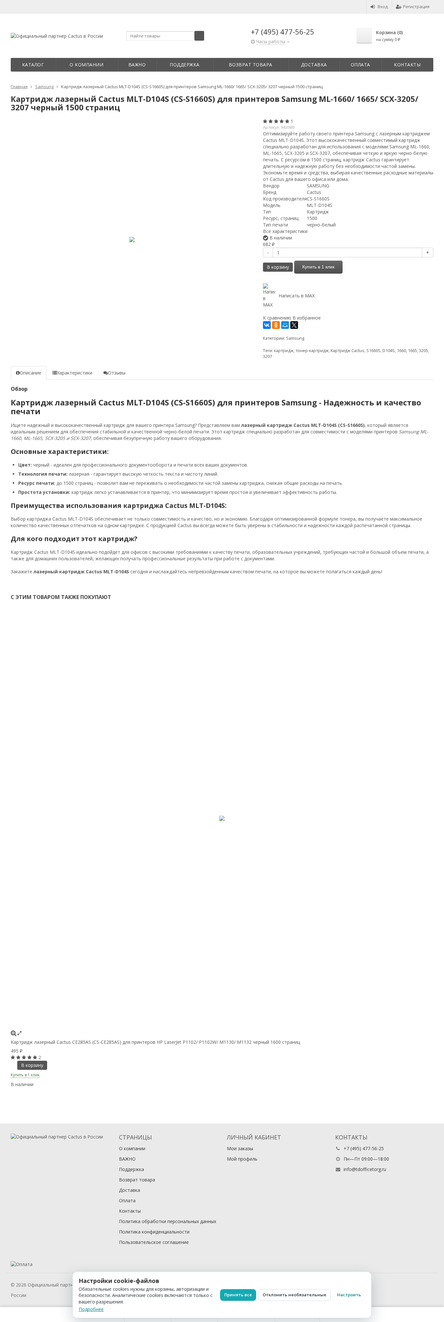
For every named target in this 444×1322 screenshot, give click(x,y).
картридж (284, 350)
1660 (401, 350)
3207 (267, 356)
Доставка (314, 64)
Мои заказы (240, 1148)
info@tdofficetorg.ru (365, 1169)
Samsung (295, 338)
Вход (383, 6)
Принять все (238, 1295)
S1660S (373, 350)
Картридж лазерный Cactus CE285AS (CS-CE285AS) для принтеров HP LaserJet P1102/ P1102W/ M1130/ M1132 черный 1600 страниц (155, 1042)
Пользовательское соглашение (154, 1242)
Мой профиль (242, 1159)
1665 (412, 350)
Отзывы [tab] (116, 373)
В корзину (278, 267)
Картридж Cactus (347, 350)
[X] (294, 325)
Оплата (360, 64)
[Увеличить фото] (13, 1033)
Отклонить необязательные (294, 1295)
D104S (389, 350)
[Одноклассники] (276, 325)
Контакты (407, 64)
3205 (423, 350)
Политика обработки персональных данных (167, 1221)
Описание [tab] (30, 373)
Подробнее (91, 1309)
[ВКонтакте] (267, 325)
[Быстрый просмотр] (19, 1033)
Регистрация (416, 6)
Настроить (349, 1295)
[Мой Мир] (285, 325)
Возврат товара (250, 64)
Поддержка (185, 64)
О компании (86, 64)
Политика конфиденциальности (154, 1232)
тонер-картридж (312, 350)
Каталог (33, 64)
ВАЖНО (137, 64)
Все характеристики (285, 231)
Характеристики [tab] (74, 373)
